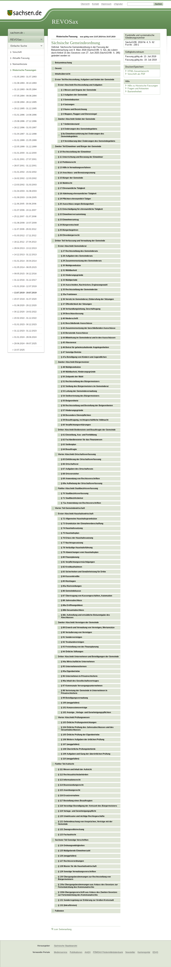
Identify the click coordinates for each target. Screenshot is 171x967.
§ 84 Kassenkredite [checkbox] (70, 576)
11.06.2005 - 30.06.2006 (25, 204)
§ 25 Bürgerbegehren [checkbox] (68, 230)
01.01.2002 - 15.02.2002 (25, 172)
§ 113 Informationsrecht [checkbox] (69, 780)
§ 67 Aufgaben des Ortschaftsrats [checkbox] (77, 469)
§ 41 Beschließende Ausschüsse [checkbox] (76, 323)
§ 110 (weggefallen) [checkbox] (70, 759)
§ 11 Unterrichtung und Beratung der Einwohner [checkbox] (80, 157)
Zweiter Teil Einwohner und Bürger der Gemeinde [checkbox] (78, 146)
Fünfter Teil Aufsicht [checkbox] (64, 764)
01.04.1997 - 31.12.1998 (25, 134)
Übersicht (85, 4)
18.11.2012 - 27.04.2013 (25, 242)
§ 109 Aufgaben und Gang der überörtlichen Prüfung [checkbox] (85, 754)
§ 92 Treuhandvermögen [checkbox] (72, 642)
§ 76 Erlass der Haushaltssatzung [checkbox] (77, 538)
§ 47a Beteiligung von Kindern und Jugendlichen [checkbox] (84, 357)
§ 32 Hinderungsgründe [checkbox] (72, 275)
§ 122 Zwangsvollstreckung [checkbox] (71, 829)
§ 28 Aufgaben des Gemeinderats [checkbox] (77, 256)
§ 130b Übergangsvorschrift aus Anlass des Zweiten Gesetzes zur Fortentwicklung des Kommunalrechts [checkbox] (87, 893)
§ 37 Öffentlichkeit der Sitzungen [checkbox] (76, 304)
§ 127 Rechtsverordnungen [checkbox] (71, 861)
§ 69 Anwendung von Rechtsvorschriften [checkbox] (80, 478)
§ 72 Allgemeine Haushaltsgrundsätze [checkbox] (79, 519)
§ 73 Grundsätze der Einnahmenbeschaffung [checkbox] (82, 523)
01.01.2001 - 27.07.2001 (25, 159)
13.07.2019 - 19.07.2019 (25, 293)
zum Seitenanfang (62, 929)
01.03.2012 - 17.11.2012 (25, 235)
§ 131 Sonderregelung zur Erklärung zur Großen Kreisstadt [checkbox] (86, 900)
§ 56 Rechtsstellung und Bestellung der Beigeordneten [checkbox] (87, 405)
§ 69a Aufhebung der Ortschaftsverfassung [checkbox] (81, 483)
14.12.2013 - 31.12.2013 (25, 254)
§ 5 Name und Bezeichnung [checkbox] (74, 109)
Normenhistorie (20, 64)
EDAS (155, 952)
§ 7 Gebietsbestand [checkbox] (70, 124)
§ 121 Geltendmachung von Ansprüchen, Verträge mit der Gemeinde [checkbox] (85, 822)
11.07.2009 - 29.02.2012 (25, 229)
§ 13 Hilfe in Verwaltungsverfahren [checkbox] (74, 167)
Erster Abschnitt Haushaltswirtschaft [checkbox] (75, 514)
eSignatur (118, 4)
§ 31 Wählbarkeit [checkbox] (69, 270)
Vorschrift (17, 52)
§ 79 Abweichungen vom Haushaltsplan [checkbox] (79, 552)
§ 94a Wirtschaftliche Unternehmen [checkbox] (78, 661)
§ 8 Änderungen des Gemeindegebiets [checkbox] (79, 129)
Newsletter (130, 952)
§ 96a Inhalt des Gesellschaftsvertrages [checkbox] (80, 681)
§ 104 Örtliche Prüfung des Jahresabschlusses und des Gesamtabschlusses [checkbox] (87, 728)
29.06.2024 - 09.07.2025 (25, 343)
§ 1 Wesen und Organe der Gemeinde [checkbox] (78, 90)
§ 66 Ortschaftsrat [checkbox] (69, 464)
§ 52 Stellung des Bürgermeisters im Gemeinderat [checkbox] (85, 386)
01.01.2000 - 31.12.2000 (25, 153)
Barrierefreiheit (135, 91)
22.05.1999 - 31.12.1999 (25, 146)
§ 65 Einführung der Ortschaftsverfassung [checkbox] (81, 459)
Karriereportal (144, 952)
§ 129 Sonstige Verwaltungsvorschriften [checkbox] (77, 871)
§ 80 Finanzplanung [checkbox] (70, 557)
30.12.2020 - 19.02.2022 (25, 312)
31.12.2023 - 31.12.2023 (25, 331)
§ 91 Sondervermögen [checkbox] (71, 637)
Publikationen (76, 952)
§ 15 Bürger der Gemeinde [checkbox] (70, 178)
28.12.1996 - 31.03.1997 (25, 127)
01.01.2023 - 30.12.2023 (25, 324)
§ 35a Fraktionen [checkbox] (69, 294)
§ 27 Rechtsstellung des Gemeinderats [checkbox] (79, 251)
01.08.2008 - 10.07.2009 (25, 223)
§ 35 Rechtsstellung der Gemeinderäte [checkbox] (79, 289)
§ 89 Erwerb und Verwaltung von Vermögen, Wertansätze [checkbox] (88, 627)
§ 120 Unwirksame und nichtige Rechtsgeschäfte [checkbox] (81, 816)
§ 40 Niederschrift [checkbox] (69, 318)
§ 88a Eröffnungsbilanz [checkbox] (72, 605)
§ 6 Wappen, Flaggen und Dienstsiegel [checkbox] (79, 114)
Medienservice (60, 952)
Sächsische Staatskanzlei (65, 946)
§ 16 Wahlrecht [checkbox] (65, 183)
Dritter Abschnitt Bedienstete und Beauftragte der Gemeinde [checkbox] (87, 430)
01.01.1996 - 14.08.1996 (25, 115)
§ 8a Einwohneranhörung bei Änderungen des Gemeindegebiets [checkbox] (82, 135)
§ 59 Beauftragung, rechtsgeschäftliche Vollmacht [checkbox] (84, 420)
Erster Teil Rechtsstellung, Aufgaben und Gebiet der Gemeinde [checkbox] (84, 79)
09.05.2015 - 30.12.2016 (25, 273)
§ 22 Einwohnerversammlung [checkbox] (72, 214)
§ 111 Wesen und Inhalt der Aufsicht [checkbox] (75, 769)
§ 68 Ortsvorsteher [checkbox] (70, 474)
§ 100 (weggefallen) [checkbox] (70, 703)
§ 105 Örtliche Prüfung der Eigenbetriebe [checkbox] (80, 734)
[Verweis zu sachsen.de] (25, 13)
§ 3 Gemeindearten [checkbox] (70, 99)
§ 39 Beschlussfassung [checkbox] (72, 313)
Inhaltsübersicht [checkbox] (62, 74)
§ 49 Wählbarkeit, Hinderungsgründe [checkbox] (78, 372)
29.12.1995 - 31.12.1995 (25, 108)
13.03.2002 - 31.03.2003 (25, 185)
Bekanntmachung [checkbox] (63, 63)
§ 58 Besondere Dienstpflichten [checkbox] (76, 415)
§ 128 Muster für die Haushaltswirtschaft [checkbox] (77, 866)
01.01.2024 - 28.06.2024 (25, 337)
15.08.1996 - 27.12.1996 (25, 121)
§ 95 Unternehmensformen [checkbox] (74, 666)
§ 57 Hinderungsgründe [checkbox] (72, 410)
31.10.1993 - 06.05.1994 (25, 89)
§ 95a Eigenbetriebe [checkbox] (70, 671)
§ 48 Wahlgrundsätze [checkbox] (71, 367)
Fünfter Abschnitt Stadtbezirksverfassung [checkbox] (78, 488)
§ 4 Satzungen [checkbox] (67, 104)
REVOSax (65, 21)
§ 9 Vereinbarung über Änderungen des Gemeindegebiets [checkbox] (88, 141)
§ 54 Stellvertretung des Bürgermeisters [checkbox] (80, 396)
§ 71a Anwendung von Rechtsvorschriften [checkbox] (81, 503)
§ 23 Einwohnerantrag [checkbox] (68, 219)
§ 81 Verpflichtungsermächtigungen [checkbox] (78, 562)
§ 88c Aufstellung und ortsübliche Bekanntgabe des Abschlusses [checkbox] (85, 616)
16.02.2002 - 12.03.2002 (25, 178)
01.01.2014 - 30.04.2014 (25, 261)
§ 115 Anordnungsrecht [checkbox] (69, 790)
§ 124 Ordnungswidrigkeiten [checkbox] (71, 845)
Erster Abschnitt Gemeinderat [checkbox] (72, 246)
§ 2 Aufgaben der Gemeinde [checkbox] (74, 95)
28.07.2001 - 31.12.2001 (25, 165)
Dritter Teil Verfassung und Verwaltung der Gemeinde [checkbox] (80, 241)
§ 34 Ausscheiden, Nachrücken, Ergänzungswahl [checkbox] (84, 285)
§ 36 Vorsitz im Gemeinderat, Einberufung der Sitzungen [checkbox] (87, 299)
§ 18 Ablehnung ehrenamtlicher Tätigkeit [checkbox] (77, 193)
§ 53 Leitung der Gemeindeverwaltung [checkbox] (79, 391)
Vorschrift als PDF (136, 74)
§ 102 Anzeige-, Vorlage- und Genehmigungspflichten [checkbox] (86, 712)
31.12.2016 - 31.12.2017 (25, 280)
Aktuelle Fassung (21, 58)
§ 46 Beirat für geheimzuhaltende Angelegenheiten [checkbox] (85, 347)
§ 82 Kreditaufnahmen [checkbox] (71, 567)
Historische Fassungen (24, 70)
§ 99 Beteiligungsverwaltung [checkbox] (74, 698)
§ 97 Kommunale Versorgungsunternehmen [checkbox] (81, 686)
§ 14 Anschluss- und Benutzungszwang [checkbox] (76, 173)
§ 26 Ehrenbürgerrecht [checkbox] (68, 235)
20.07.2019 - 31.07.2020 (25, 299)
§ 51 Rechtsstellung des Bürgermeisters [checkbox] (80, 381)
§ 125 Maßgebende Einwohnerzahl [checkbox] (74, 850)
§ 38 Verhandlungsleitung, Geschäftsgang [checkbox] (80, 309)
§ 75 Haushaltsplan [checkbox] (70, 533)
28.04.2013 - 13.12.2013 (25, 248)
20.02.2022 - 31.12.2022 (25, 318)
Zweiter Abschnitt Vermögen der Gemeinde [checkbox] (78, 622)
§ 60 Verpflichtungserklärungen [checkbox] (76, 425)
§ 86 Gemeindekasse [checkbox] (71, 591)
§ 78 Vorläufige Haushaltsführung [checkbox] (77, 547)
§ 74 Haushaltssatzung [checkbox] (72, 528)
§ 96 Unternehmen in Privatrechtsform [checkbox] (79, 676)
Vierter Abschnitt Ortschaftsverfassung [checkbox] (77, 454)
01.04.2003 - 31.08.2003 (25, 191)
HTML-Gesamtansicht (138, 71)
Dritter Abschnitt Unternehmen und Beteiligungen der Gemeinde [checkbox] (88, 656)
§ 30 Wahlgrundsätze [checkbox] (71, 265)
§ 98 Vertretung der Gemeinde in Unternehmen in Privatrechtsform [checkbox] (84, 691)
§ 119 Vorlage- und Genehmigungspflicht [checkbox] (77, 811)
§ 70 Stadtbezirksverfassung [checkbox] (74, 493)
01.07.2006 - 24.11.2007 (25, 210)
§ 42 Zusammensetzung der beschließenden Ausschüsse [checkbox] (88, 328)
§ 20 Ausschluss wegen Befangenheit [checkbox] (76, 204)
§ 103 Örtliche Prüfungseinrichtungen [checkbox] (78, 722)
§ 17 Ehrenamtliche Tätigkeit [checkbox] (71, 188)
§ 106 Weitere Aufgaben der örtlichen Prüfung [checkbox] (82, 739)
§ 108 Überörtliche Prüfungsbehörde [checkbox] (78, 749)
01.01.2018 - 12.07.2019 (25, 286)
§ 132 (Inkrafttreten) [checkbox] (67, 905)
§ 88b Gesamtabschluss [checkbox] (72, 610)
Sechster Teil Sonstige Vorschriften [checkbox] (71, 840)
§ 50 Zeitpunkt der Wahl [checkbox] (72, 376)
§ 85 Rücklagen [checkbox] (68, 581)
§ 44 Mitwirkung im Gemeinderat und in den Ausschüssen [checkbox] (88, 337)
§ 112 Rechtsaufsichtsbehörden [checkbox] (73, 774)
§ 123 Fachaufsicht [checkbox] (67, 834)
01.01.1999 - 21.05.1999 (25, 140)
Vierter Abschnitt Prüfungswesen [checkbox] (74, 717)
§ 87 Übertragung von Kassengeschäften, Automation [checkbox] (86, 596)
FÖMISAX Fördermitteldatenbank (108, 952)
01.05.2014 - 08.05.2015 (25, 267)
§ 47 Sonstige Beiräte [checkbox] (71, 352)
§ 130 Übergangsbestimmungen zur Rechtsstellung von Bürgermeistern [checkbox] (84, 878)
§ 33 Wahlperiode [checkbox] (69, 280)
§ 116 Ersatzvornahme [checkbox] (68, 795)
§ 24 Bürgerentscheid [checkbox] (68, 225)
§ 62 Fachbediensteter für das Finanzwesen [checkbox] (81, 439)
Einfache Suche (19, 45)
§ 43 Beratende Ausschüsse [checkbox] (74, 333)
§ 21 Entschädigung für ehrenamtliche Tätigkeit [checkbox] (80, 209)
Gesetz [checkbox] (58, 68)
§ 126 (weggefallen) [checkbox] (67, 856)
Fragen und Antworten (138, 88)
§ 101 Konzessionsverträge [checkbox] (74, 707)
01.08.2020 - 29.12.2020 (25, 305)
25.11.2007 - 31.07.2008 (25, 216)
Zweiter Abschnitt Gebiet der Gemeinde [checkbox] (76, 119)
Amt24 (88, 952)
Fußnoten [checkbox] (59, 911)
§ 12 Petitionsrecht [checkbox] (67, 162)
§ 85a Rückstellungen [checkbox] (71, 586)
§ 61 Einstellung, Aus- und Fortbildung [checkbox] (79, 435)
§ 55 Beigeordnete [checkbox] (69, 401)
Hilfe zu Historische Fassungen (143, 85)
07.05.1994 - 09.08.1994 (25, 96)
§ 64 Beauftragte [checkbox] (69, 449)
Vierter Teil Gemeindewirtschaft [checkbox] (70, 508)
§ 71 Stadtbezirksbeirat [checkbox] (72, 498)
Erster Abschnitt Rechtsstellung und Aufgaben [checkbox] (80, 85)
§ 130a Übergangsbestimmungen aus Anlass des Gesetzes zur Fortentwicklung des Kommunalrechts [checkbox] (88, 885)
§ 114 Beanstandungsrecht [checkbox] (70, 785)
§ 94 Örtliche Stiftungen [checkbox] (72, 651)
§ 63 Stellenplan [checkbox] (68, 444)
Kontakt (95, 4)
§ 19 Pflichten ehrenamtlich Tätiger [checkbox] (74, 199)
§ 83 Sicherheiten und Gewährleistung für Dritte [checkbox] (83, 572)
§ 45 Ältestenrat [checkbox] (68, 342)
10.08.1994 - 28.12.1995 (25, 102)
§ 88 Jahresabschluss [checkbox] (71, 600)
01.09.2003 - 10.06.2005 (25, 197)
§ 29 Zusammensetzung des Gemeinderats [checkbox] (81, 261)
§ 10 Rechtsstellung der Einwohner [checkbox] (74, 152)
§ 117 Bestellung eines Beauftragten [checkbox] (75, 801)
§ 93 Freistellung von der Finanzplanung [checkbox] (80, 647)
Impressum (106, 4)
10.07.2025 (19, 350)
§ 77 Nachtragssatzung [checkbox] (72, 543)
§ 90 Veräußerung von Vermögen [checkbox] (76, 632)
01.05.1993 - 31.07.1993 (25, 77)
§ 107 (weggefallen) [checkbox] (70, 744)
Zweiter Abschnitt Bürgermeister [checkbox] (73, 362)
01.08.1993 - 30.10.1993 (25, 83)
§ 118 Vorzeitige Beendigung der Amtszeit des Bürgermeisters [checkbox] (87, 806)
